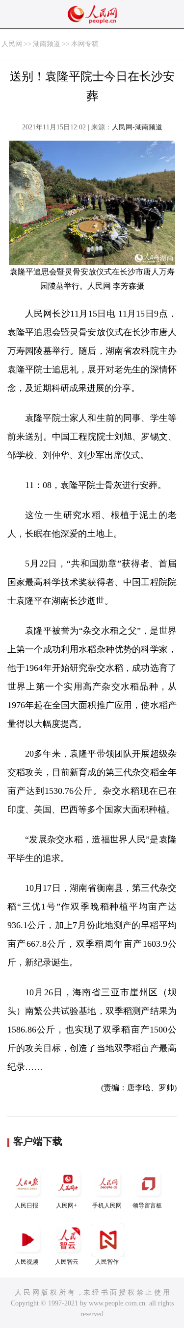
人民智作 (107, 1261)
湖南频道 (46, 44)
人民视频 (26, 1261)
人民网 (11, 44)
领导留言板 (147, 1205)
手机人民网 (107, 1205)
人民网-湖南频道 (137, 127)
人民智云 (67, 1261)
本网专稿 (85, 44)
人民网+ (66, 1205)
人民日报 (26, 1205)
